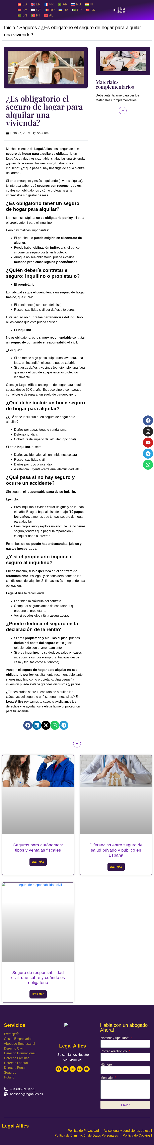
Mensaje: (107, 1077)
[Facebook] (59, 1069)
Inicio (9, 27)
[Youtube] (66, 1069)
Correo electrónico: (114, 1051)
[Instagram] (73, 1069)
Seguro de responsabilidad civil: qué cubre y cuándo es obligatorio (38, 977)
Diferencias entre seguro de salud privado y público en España (116, 850)
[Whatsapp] (80, 1069)
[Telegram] (87, 1069)
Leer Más (38, 861)
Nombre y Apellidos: (115, 1038)
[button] (27, 725)
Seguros (28, 27)
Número (106, 1064)
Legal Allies (15, 1126)
